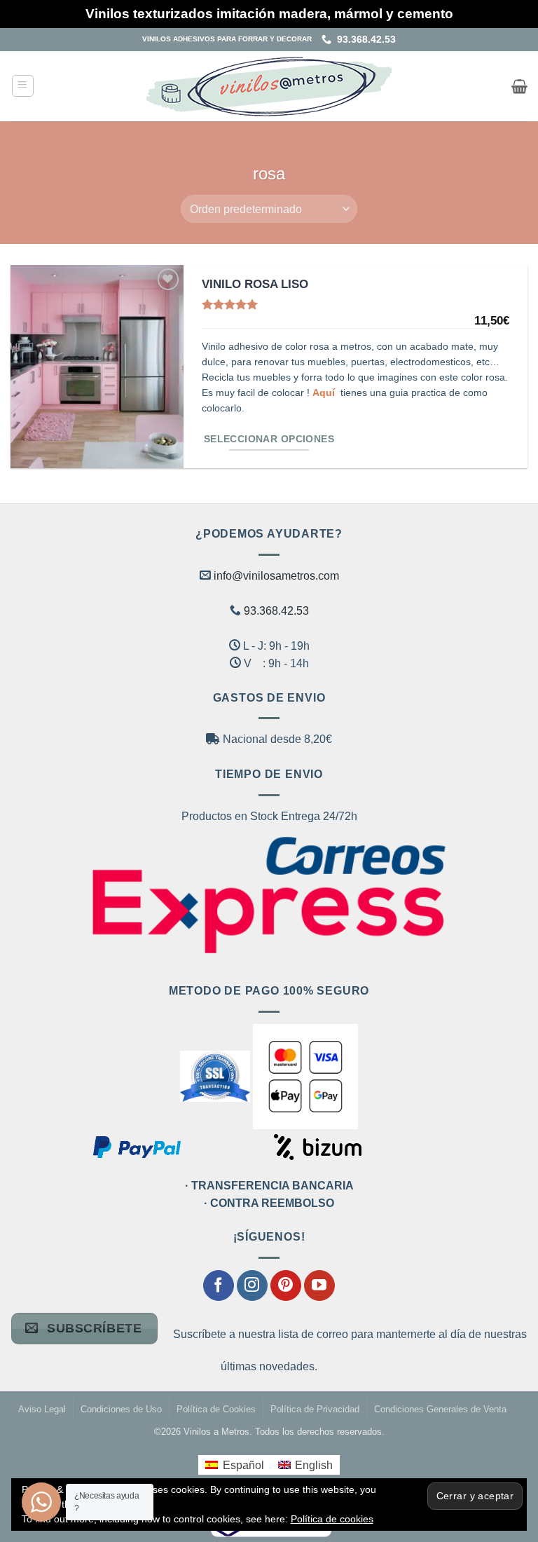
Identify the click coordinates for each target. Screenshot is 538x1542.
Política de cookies (332, 1518)
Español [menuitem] (243, 1465)
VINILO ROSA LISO (255, 284)
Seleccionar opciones (269, 439)
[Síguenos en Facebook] (218, 1285)
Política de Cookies (216, 1409)
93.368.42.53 (363, 39)
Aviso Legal (42, 1409)
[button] (23, 86)
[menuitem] (234, 1465)
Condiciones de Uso (121, 1409)
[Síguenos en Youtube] (319, 1285)
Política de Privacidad (314, 1409)
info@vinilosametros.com (276, 576)
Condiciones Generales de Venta (440, 1409)
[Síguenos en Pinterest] (285, 1285)
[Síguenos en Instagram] (252, 1285)
